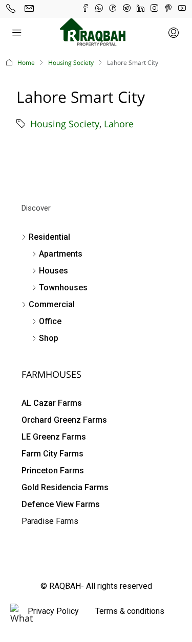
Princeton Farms (53, 470)
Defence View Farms (61, 504)
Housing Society (71, 62)
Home (26, 62)
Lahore (119, 124)
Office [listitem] (50, 321)
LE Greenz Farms (54, 437)
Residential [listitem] (49, 237)
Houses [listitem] (53, 271)
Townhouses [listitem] (63, 287)
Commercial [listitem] (52, 304)
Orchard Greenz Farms (64, 420)
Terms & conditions (129, 611)
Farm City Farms (52, 453)
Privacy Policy (53, 611)
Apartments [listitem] (60, 254)
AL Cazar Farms (52, 403)
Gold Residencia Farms (65, 487)
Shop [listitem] (48, 338)
